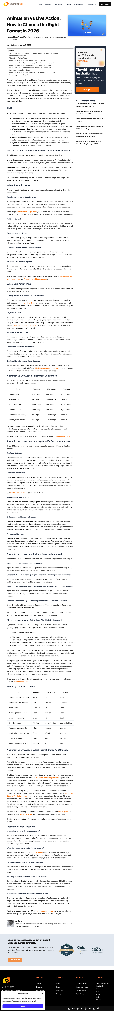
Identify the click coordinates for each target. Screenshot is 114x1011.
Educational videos (82, 987)
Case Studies (100, 986)
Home (9, 37)
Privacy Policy (60, 990)
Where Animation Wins (17, 55)
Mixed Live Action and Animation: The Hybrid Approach (30, 67)
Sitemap (58, 994)
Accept (23, 1006)
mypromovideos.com (46, 911)
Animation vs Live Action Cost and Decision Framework (30, 65)
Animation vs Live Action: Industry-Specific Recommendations (33, 63)
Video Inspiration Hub (102, 983)
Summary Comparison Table (19, 70)
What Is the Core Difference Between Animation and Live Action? (34, 53)
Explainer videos (81, 990)
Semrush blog (37, 852)
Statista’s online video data (25, 325)
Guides (98, 997)
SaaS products (40, 990)
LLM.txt (98, 1000)
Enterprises (39, 987)
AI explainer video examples (35, 279)
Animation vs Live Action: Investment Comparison (28, 60)
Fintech (38, 983)
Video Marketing (24, 37)
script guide (63, 812)
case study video (26, 303)
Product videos (80, 994)
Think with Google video (27, 212)
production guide (21, 682)
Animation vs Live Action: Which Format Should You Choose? (32, 72)
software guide (26, 814)
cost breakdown (63, 436)
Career (58, 987)
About (58, 983)
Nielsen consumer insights (46, 368)
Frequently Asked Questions (20, 75)
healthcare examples (19, 493)
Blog (15, 37)
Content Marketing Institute (47, 778)
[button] (42, 993)
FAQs (97, 991)
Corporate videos (81, 983)
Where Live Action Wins (18, 58)
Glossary (98, 994)
